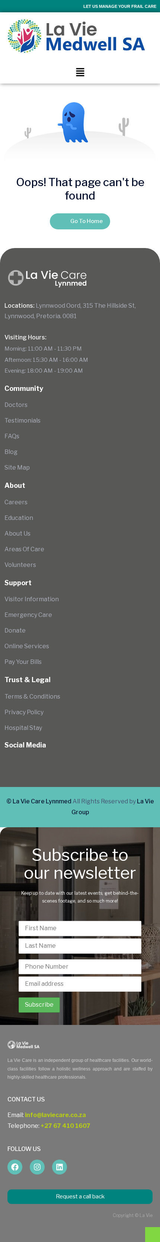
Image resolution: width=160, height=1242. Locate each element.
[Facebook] (14, 1167)
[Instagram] (37, 1167)
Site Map (17, 467)
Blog (10, 451)
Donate (15, 630)
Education (18, 517)
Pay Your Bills (23, 661)
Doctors (16, 404)
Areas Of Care (24, 549)
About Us (17, 533)
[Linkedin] (59, 1167)
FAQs (11, 436)
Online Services (26, 646)
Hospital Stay (23, 727)
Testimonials (22, 420)
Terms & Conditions (32, 696)
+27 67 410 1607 (65, 1125)
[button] (80, 71)
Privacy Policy (24, 712)
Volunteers (20, 564)
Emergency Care (28, 614)
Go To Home (86, 221)
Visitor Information (31, 599)
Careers (16, 502)
